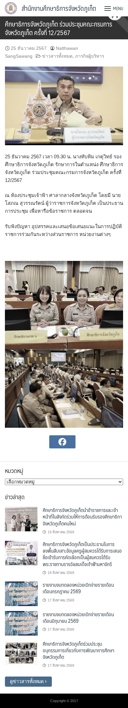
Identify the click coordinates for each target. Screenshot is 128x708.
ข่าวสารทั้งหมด (57, 56)
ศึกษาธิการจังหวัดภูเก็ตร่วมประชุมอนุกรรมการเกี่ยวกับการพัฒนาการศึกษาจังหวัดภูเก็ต (78, 650)
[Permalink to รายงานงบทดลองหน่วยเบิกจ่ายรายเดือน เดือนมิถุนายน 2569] (21, 622)
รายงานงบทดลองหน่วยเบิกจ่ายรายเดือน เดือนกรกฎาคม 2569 (78, 588)
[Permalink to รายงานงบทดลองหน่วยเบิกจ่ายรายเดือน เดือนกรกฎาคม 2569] (21, 593)
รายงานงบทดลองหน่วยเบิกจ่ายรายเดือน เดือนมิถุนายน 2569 (78, 617)
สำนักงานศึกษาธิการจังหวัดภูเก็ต (59, 8)
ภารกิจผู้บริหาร (89, 56)
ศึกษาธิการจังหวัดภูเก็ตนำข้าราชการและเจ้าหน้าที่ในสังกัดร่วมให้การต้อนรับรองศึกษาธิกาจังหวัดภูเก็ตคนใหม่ (82, 516)
